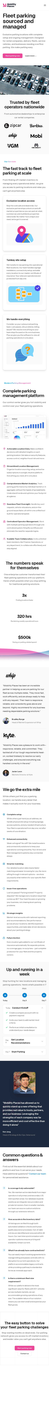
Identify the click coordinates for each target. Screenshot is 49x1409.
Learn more (30, 56)
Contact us (24, 1354)
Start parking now (12, 56)
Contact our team (37, 1174)
